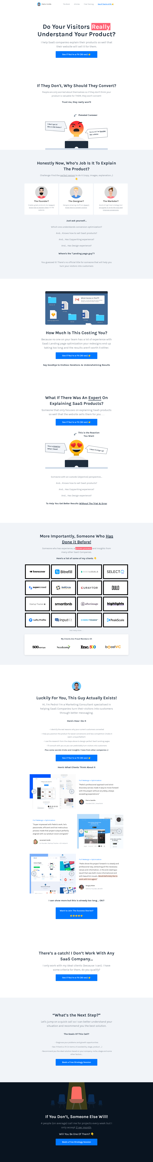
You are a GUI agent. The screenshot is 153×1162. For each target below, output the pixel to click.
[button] (34, 791)
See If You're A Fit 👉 (106, 4)
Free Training (89, 4)
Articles (77, 4)
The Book (66, 4)
